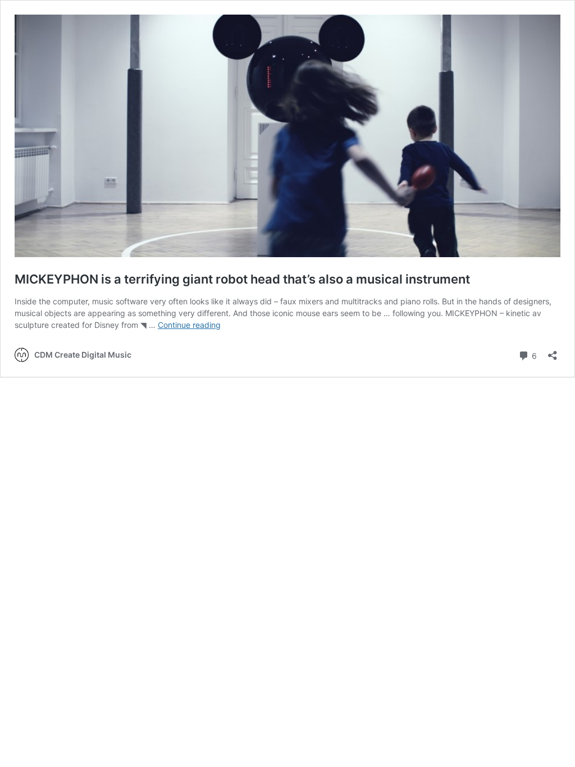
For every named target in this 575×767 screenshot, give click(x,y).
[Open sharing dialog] (552, 351)
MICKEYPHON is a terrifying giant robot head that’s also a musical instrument (242, 279)
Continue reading (189, 325)
